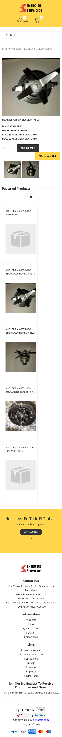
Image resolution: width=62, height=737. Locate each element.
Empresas (31, 671)
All (31, 197)
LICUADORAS (45, 48)
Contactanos (31, 531)
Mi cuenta (31, 619)
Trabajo (31, 663)
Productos (15, 48)
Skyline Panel (31, 675)
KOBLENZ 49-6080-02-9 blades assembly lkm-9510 (20, 271)
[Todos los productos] (12, 169)
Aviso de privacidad (31, 650)
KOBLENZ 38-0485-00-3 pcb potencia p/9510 (21, 449)
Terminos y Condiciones (31, 654)
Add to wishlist (47, 155)
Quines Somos (31, 628)
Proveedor (31, 667)
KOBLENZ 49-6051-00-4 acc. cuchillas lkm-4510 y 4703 (19, 390)
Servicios (31, 632)
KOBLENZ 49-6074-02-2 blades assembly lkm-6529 (20, 331)
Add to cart (28, 148)
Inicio (5, 48)
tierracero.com (41, 719)
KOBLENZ (29, 48)
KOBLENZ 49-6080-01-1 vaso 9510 (18, 212)
